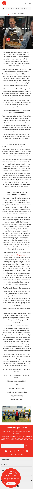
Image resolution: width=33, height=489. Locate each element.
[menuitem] (17, 3)
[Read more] (9, 14)
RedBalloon (5, 459)
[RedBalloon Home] (4, 3)
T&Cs (12, 438)
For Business (5, 465)
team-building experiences (19, 255)
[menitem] (22, 3)
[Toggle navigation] (30, 3)
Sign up (27, 446)
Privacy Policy (19, 438)
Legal (11, 454)
